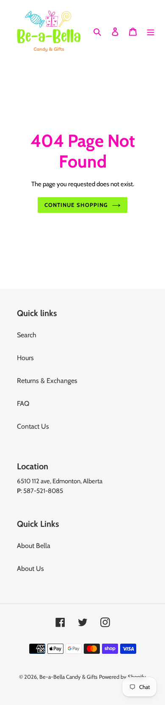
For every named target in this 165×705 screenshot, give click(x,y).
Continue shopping (76, 204)
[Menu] (151, 31)
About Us (30, 569)
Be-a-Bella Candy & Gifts (68, 676)
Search (26, 335)
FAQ (23, 403)
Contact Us (33, 426)
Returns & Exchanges (47, 381)
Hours (25, 358)
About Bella (33, 546)
